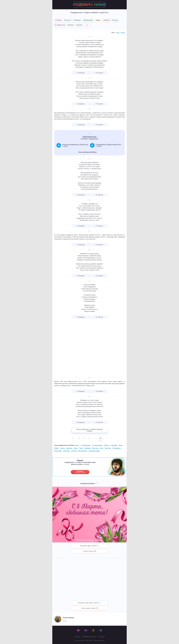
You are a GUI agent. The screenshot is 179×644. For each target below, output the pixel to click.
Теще (81, 448)
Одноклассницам (94, 451)
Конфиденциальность (89, 636)
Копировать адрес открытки (88, 545)
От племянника (85, 445)
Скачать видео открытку (88, 608)
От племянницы (97, 445)
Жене (120, 445)
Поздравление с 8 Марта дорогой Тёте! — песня (108, 145)
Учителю (74, 451)
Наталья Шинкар (68, 617)
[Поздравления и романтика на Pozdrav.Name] (89, 4)
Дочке (76, 448)
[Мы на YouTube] (78, 630)
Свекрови (87, 448)
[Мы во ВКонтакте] (86, 630)
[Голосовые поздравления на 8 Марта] (87, 25)
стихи (117, 32)
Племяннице (116, 448)
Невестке (108, 448)
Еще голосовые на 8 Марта (88, 152)
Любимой (114, 445)
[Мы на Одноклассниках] (93, 630)
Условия (77, 636)
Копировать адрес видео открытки (88, 602)
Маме (56, 448)
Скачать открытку (88, 551)
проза (123, 32)
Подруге (106, 445)
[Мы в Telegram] (101, 630)
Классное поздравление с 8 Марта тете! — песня (75, 145)
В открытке (99, 72)
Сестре (62, 448)
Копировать (81, 72)
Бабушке (69, 448)
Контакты (101, 636)
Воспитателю (82, 451)
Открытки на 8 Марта (87, 483)
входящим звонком (80, 471)
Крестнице (58, 451)
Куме (101, 448)
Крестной (95, 448)
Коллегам (66, 451)
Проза (77, 445)
